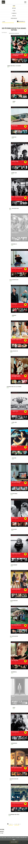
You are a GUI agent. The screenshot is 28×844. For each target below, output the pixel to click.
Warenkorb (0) (22, 21)
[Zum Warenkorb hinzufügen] (25, 55)
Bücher (14, 8)
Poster (14, 15)
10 (18, 824)
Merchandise (14, 18)
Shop (14, 5)
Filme (14, 10)
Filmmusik (14, 13)
